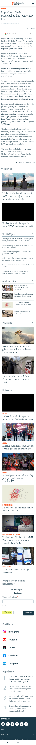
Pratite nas (28, 613)
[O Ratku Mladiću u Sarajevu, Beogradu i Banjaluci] (7, 288)
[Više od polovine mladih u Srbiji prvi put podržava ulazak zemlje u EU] (18, 461)
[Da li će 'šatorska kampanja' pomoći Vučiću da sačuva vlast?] (18, 212)
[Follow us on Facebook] (3, 724)
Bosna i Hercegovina (11, 535)
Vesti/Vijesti (9, 234)
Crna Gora (6, 567)
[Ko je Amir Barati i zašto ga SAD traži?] (18, 556)
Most (4, 414)
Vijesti (3, 9)
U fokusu (7, 390)
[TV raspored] (26, 724)
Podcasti (7, 323)
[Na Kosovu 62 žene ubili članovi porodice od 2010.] (7, 305)
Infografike (7, 505)
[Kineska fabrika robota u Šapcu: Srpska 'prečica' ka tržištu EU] (18, 432)
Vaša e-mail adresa (10, 597)
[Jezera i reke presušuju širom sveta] (7, 313)
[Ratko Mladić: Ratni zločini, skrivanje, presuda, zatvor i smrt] (18, 365)
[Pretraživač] (29, 742)
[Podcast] (18, 742)
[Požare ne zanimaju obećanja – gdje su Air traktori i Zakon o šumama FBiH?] (18, 335)
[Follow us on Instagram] (17, 724)
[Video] (7, 742)
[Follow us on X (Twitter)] (8, 724)
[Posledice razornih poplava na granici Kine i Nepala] (7, 296)
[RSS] (22, 724)
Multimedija (9, 281)
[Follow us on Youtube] (12, 724)
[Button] (31, 28)
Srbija (4, 443)
